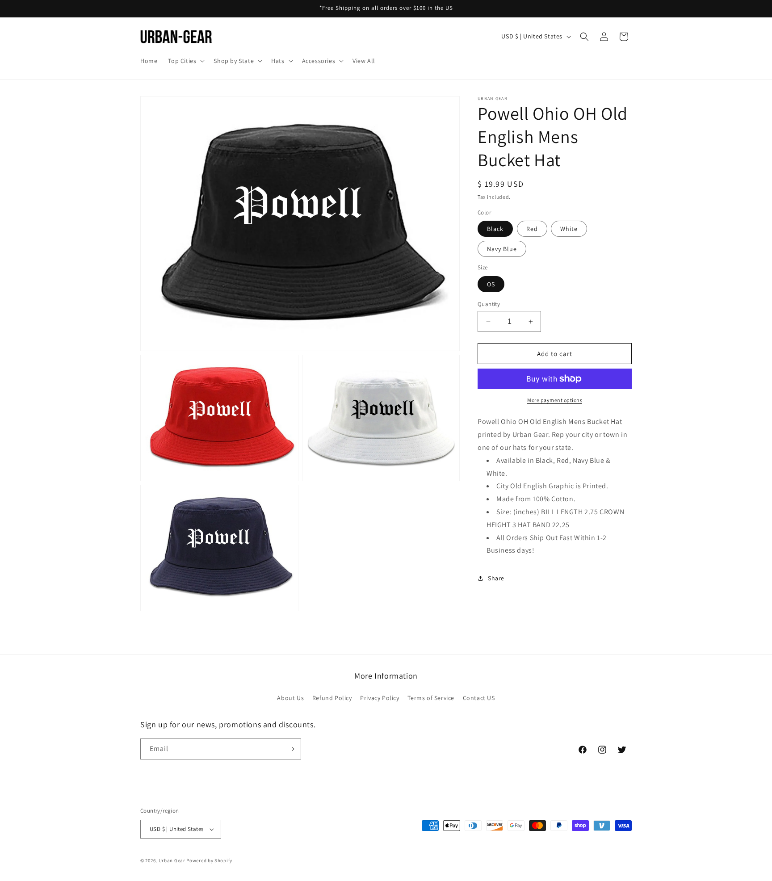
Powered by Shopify (209, 860)
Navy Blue (502, 249)
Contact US (479, 698)
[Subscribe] (291, 748)
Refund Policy (332, 698)
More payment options (554, 400)
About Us (290, 698)
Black (495, 229)
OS (491, 284)
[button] (185, 60)
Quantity (489, 304)
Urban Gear (172, 860)
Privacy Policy (379, 698)
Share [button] (496, 578)
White (569, 229)
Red (532, 229)
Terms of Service (430, 698)
